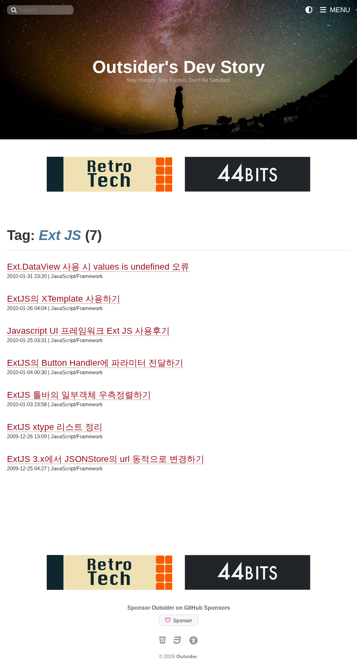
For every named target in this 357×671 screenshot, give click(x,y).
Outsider (186, 656)
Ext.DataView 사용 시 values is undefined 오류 (98, 266)
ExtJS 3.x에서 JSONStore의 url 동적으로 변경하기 (105, 459)
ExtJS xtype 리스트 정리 (54, 427)
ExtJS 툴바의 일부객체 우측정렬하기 (79, 395)
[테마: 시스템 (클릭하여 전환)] (308, 10)
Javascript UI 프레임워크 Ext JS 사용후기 (88, 331)
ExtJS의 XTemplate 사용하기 (63, 298)
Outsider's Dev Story (178, 67)
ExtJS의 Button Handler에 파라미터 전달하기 (95, 363)
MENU (339, 10)
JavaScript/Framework (77, 276)
